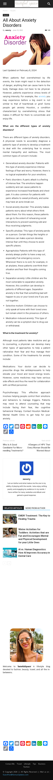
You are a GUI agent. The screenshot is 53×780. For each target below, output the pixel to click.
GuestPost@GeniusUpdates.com (15, 774)
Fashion (26, 767)
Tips (34, 764)
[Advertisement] (26, 596)
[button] (4, 4)
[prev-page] (4, 563)
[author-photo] (26, 475)
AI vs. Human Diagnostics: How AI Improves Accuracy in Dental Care (34, 552)
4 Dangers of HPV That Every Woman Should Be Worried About (39, 447)
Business (41, 764)
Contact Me (10, 764)
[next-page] (9, 563)
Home (5, 10)
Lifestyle (27, 764)
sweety (8, 30)
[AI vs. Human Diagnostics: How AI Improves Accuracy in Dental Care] (10, 553)
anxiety (42, 96)
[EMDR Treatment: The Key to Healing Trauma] (10, 519)
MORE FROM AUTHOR (35, 508)
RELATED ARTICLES (13, 508)
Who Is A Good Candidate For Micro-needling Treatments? (13, 447)
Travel (19, 764)
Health (13, 10)
